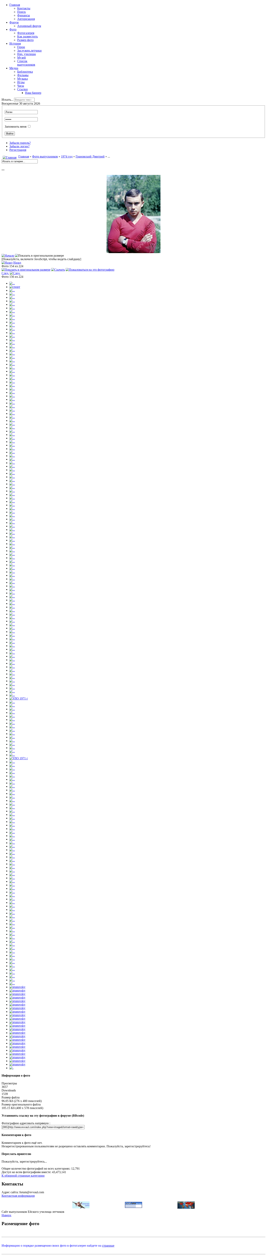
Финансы (23, 15)
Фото (12, 29)
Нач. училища (26, 54)
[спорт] (14, 286)
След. (5, 273)
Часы (20, 85)
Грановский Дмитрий (90, 156)
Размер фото (25, 40)
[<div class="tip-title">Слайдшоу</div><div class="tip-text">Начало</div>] (8, 255)
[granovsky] (17, 987)
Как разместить (27, 36)
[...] (133, 252)
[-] (11, 1068)
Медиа (13, 68)
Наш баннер (33, 92)
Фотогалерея (25, 33)
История (15, 43)
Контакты (23, 8)
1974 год (67, 156)
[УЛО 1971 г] (18, 698)
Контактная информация (18, 1195)
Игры (21, 82)
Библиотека (25, 71)
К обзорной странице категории (23, 1175)
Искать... (7, 99)
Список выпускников (26, 62)
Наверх (6, 1215)
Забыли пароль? (20, 142)
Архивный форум (29, 26)
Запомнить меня (15, 126)
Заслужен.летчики (29, 50)
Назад (17, 262)
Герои (21, 47)
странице (108, 1245)
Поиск (21, 11)
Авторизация (26, 19)
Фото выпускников (45, 156)
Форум (14, 22)
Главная (14, 4)
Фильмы (23, 75)
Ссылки (22, 89)
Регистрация (17, 149)
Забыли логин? (19, 146)
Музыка (22, 78)
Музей (21, 57)
